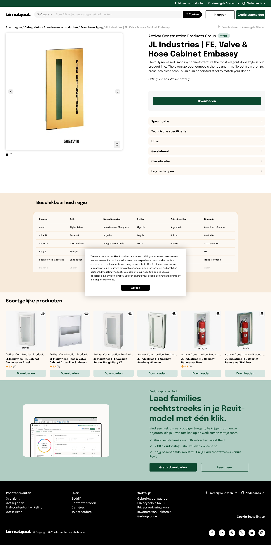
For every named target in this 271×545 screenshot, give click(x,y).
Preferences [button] (107, 279)
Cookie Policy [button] (116, 276)
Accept (135, 288)
